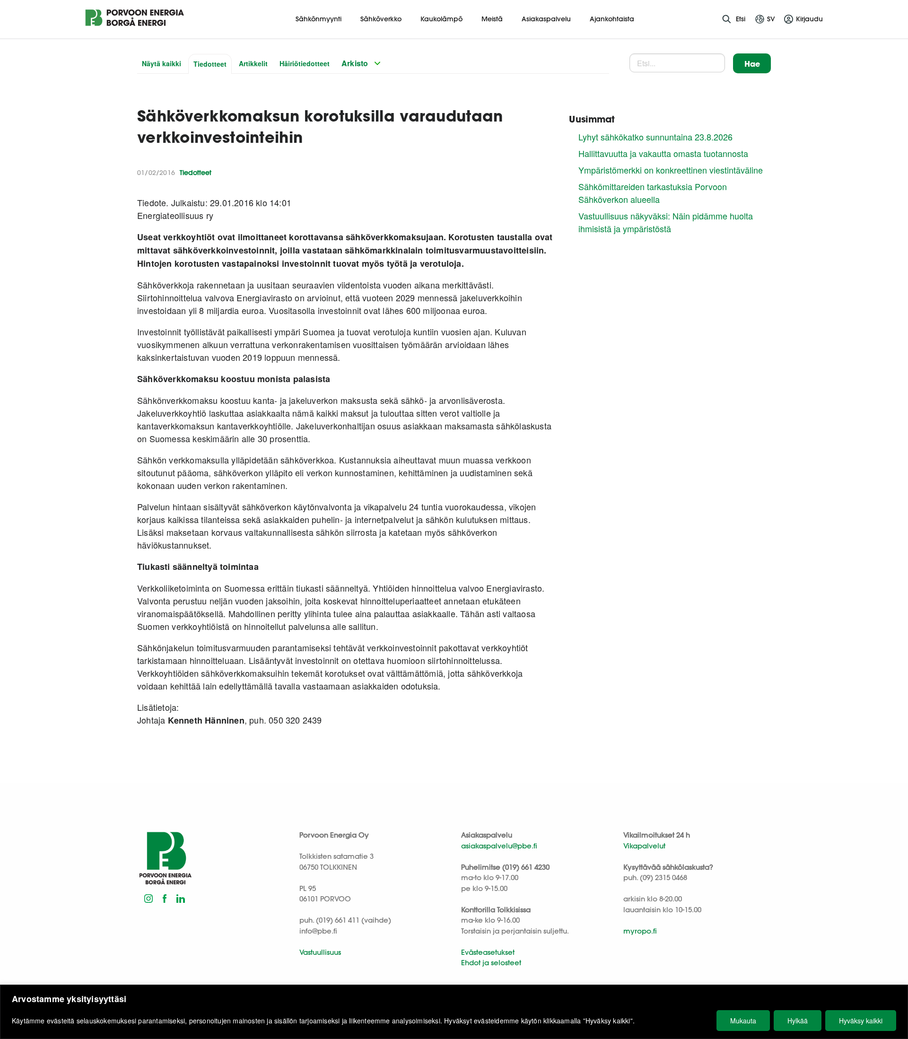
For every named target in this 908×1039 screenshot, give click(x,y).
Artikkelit (253, 63)
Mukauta (743, 1020)
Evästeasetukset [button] (488, 952)
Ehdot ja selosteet (491, 962)
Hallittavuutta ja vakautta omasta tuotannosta (663, 153)
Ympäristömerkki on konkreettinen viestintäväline (670, 170)
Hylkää (797, 1020)
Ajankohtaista (612, 19)
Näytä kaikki (161, 63)
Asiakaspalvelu (546, 19)
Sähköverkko (381, 19)
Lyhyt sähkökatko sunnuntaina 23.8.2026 (655, 137)
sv (771, 19)
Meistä (492, 19)
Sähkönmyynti (318, 19)
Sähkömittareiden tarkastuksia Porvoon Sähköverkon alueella (652, 192)
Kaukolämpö (441, 19)
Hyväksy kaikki (860, 1020)
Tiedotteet (210, 64)
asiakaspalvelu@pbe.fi (499, 845)
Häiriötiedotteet (304, 63)
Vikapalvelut (644, 845)
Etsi (740, 19)
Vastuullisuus (320, 952)
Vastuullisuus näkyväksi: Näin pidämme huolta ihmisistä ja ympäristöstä (665, 222)
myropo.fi (640, 930)
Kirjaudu (809, 19)
